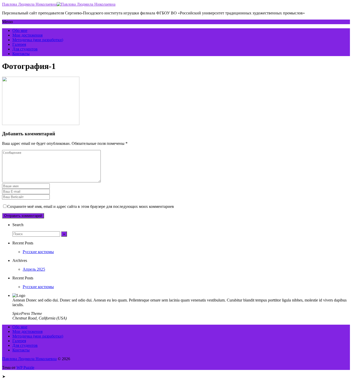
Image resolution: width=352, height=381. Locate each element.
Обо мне (19, 30)
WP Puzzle (25, 367)
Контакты (21, 53)
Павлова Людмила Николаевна (29, 4)
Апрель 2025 (34, 269)
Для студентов (25, 49)
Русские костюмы (38, 252)
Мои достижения (27, 35)
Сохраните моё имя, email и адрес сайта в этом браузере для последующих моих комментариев (90, 206)
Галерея (19, 44)
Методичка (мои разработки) (37, 40)
